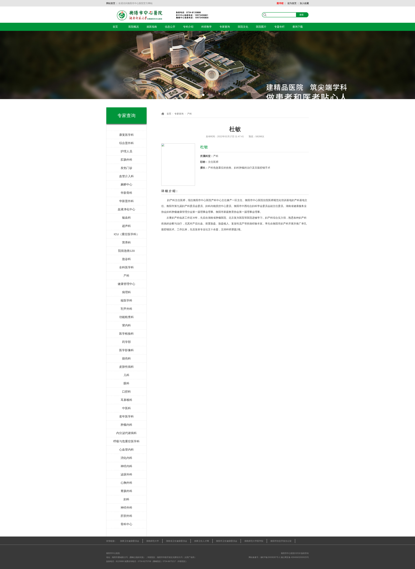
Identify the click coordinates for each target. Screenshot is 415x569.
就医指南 (152, 26)
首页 (115, 26)
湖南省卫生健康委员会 (176, 541)
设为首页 (291, 3)
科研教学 (206, 26)
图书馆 (280, 3)
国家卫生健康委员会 (129, 541)
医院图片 (261, 26)
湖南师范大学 (152, 541)
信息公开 (170, 26)
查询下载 (297, 26)
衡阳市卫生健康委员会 (226, 541)
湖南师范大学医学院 (253, 541)
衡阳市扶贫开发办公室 (280, 541)
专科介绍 (188, 26)
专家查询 (224, 26)
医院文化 (243, 26)
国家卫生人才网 (201, 541)
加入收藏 (304, 3)
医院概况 (133, 26)
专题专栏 (279, 26)
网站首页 (110, 3)
